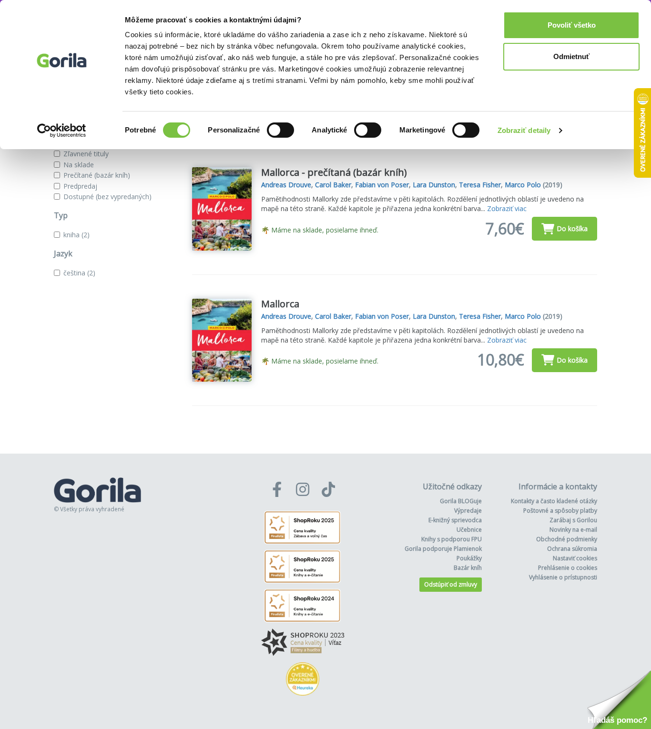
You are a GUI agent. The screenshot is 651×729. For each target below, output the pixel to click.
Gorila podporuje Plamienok (443, 549)
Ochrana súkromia (572, 549)
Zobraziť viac (507, 208)
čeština (79, 272)
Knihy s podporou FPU (451, 539)
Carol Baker (333, 184)
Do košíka (572, 228)
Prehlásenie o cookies (567, 568)
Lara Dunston (434, 184)
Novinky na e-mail (573, 530)
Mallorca (280, 303)
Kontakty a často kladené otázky (554, 501)
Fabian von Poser (382, 184)
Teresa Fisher (480, 184)
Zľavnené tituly (86, 153)
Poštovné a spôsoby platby (560, 510)
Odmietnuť (571, 56)
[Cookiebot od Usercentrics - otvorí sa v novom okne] (61, 130)
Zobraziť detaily (524, 130)
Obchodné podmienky (566, 539)
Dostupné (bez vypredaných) (107, 196)
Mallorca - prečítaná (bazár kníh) (334, 172)
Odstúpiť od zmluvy (450, 584)
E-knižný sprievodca (455, 520)
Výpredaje (468, 510)
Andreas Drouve (286, 184)
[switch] (280, 130)
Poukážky (469, 558)
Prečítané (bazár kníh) (96, 175)
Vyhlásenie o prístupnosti (563, 577)
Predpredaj (80, 186)
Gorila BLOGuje (461, 501)
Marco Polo (523, 184)
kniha (76, 234)
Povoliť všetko (572, 25)
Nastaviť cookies (575, 558)
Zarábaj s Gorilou (573, 520)
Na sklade (78, 164)
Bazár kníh (468, 568)
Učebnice (469, 530)
